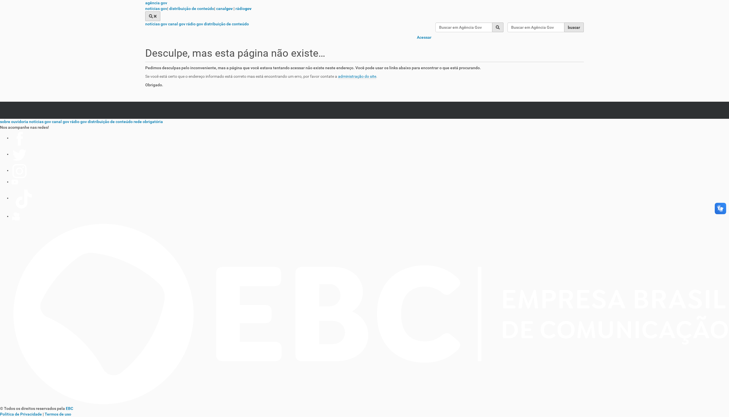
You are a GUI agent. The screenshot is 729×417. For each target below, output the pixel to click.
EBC (69, 408)
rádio (243, 8)
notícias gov (156, 8)
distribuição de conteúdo (191, 8)
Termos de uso (58, 414)
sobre (5, 121)
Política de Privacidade (21, 414)
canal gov (176, 24)
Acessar (424, 37)
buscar (574, 27)
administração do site (357, 76)
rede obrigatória (148, 121)
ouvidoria (19, 121)
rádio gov (194, 24)
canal (224, 8)
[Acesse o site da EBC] (364, 402)
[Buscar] (152, 16)
